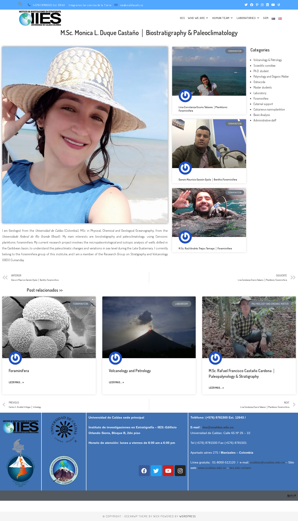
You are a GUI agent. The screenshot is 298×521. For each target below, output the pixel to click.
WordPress (187, 516)
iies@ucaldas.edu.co (218, 427)
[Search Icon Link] (20, 5)
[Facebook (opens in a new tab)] (252, 5)
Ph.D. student (261, 71)
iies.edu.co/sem (240, 468)
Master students (262, 87)
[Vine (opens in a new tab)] (278, 5)
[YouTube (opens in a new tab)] (273, 5)
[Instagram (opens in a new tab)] (262, 5)
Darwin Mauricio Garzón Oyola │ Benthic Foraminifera (208, 179)
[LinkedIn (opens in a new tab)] (267, 5)
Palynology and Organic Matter (271, 76)
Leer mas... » (16, 382)
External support (263, 104)
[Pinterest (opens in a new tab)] (257, 5)
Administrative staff (264, 120)
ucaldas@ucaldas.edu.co (267, 462)
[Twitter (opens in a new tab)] (246, 5)
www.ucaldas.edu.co (212, 468)
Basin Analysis (261, 115)
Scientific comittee (264, 65)
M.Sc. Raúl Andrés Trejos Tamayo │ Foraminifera (205, 248)
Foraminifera (260, 98)
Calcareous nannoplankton (269, 109)
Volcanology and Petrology (130, 370)
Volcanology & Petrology (267, 60)
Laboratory (259, 93)
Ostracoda (259, 82)
